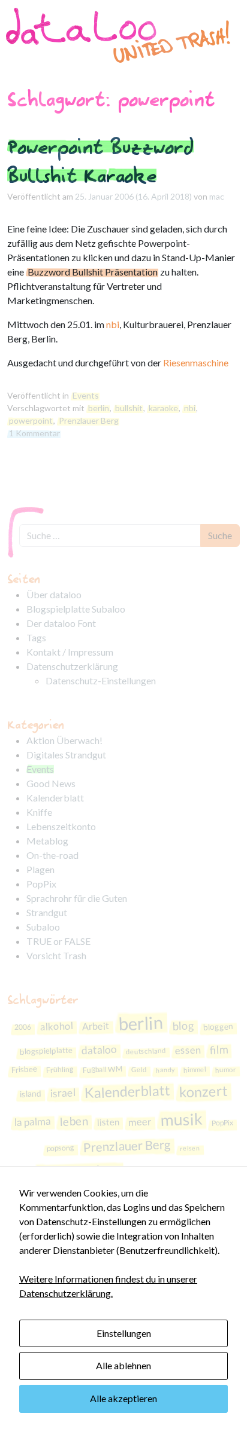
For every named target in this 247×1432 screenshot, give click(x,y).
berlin (98, 408)
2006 (22, 1027)
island (30, 1093)
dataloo (99, 1050)
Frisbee (24, 1069)
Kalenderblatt (55, 797)
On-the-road (52, 855)
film (218, 1049)
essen (187, 1050)
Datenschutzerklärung (72, 666)
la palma (32, 1121)
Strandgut (46, 912)
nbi (112, 324)
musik (181, 1119)
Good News (51, 783)
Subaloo (43, 926)
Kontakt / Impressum (69, 651)
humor (225, 1070)
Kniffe (39, 812)
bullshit (129, 408)
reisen (190, 1148)
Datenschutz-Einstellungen (101, 680)
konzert (203, 1091)
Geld (138, 1070)
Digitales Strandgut (66, 754)
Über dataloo (54, 594)
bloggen (218, 1026)
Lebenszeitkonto (61, 826)
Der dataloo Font (61, 623)
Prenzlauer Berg (89, 420)
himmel (194, 1069)
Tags (36, 637)
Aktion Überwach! (64, 740)
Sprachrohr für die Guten (76, 898)
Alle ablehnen (123, 1365)
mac (216, 196)
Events (86, 395)
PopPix (41, 883)
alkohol (56, 1026)
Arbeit (96, 1026)
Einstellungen (124, 1333)
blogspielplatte (46, 1050)
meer (140, 1121)
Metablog (47, 840)
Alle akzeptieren (123, 1398)
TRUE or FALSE (58, 941)
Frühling (59, 1069)
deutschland (145, 1050)
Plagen (40, 869)
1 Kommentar (34, 433)
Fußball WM (102, 1069)
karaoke (163, 408)
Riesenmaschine (195, 362)
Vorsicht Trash (56, 955)
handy (164, 1070)
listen (108, 1121)
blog (183, 1025)
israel (63, 1092)
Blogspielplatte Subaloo (75, 608)
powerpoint (31, 420)
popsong (60, 1148)
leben (73, 1120)
